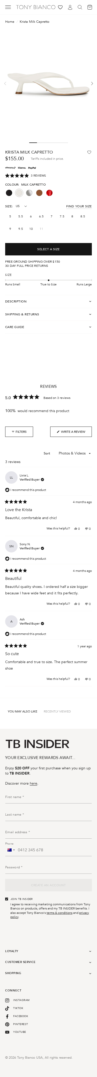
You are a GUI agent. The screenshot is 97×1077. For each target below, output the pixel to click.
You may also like (22, 711)
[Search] (80, 7)
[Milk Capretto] (19, 193)
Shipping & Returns (22, 314)
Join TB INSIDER (22, 899)
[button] (25, 175)
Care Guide (14, 327)
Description (16, 301)
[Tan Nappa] (39, 193)
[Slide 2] (41, 143)
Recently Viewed (57, 711)
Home (9, 22)
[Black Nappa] (9, 193)
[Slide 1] (33, 143)
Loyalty (11, 951)
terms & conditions (59, 913)
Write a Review (70, 433)
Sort (47, 453)
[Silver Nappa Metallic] (29, 193)
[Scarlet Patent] (49, 193)
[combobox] (10, 850)
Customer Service (20, 962)
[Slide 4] (56, 143)
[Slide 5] (64, 143)
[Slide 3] (49, 143)
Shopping (13, 973)
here (33, 783)
